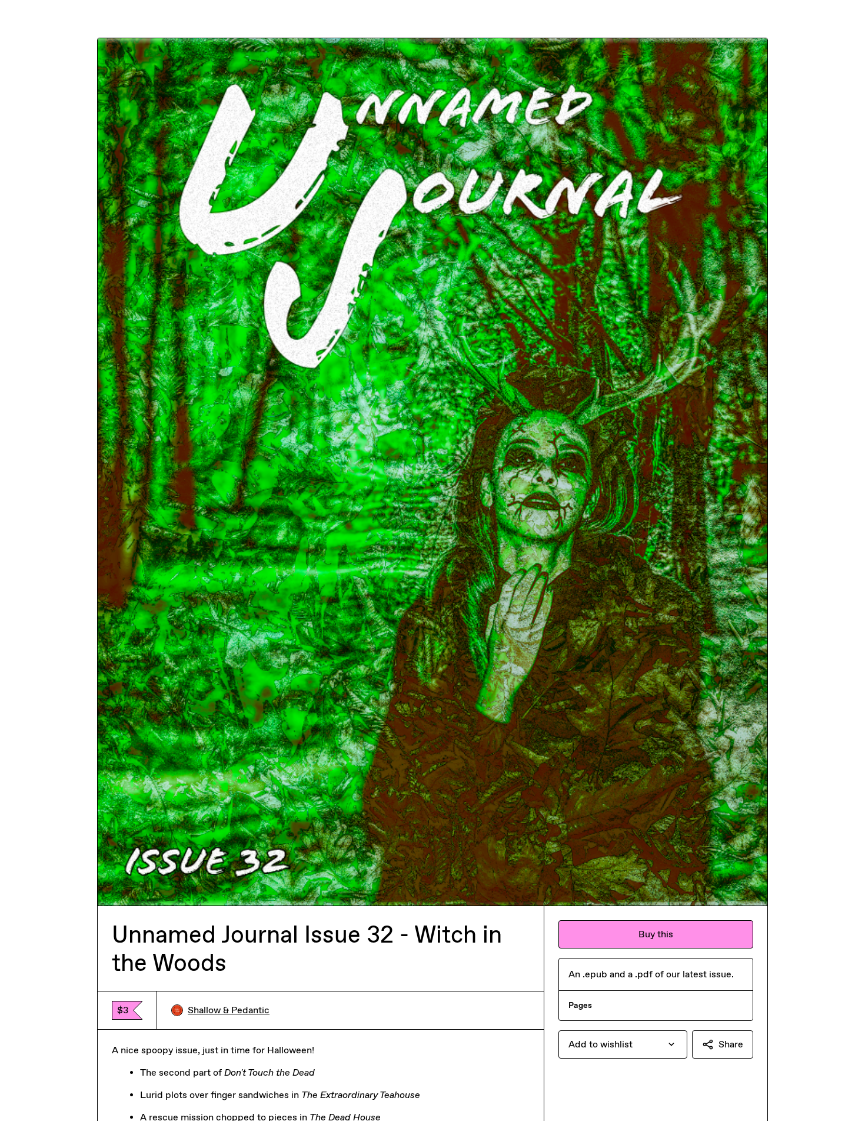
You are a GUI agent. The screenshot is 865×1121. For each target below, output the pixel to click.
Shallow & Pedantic (229, 1010)
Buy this (655, 934)
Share (730, 1044)
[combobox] (622, 1044)
